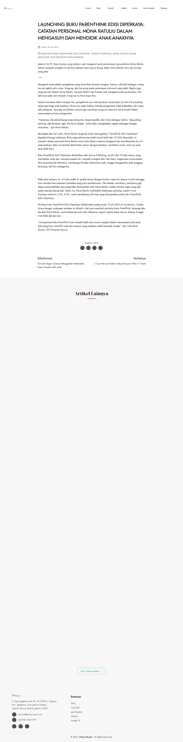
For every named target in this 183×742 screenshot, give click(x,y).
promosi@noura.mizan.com (29, 714)
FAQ (73, 703)
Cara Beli (75, 707)
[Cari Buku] (175, 8)
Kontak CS (75, 720)
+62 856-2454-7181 (26, 719)
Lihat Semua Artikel (90, 671)
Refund (74, 716)
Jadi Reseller (76, 712)
